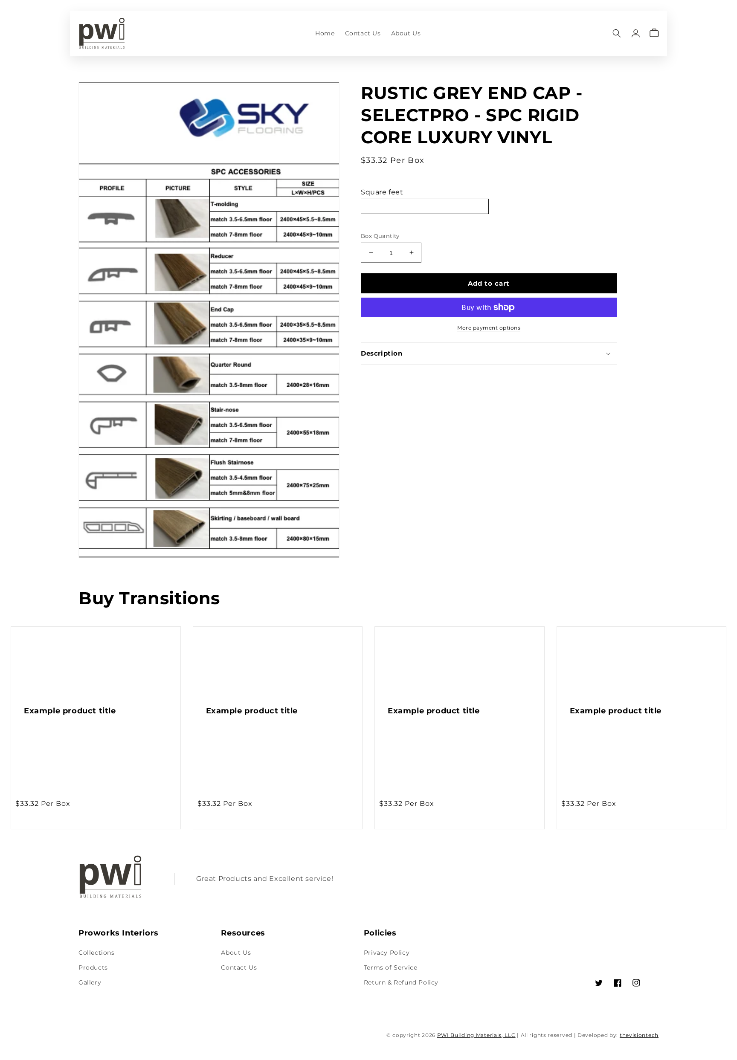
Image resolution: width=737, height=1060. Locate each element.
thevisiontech (639, 1035)
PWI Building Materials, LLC (476, 1035)
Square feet (382, 192)
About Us (236, 952)
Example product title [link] (70, 710)
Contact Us (239, 967)
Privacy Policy (386, 952)
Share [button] (380, 375)
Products (93, 967)
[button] (616, 33)
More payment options (488, 327)
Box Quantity (380, 235)
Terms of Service (391, 967)
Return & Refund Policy (401, 982)
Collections (96, 952)
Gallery (89, 982)
